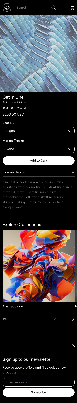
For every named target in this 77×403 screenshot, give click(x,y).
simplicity (34, 202)
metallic (32, 192)
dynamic (34, 182)
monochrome (13, 197)
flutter (19, 187)
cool (23, 182)
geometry (32, 187)
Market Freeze (13, 141)
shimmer (9, 202)
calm (14, 182)
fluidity (8, 187)
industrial (49, 187)
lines (69, 187)
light (60, 187)
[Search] (53, 7)
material (9, 192)
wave (19, 207)
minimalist (48, 192)
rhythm (46, 197)
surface (57, 202)
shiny (21, 202)
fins (60, 182)
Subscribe (38, 392)
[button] (58, 319)
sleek (46, 202)
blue (6, 182)
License (8, 123)
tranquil (8, 207)
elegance (49, 182)
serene (59, 197)
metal (20, 192)
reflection (32, 197)
